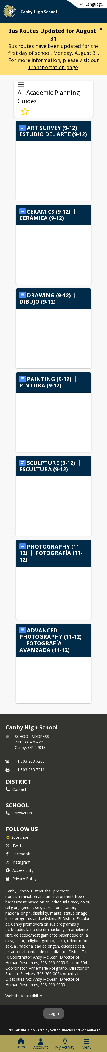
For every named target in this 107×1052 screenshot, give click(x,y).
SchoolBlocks (61, 1030)
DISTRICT (18, 781)
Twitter (18, 845)
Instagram (21, 862)
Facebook (21, 853)
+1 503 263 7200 (30, 761)
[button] (101, 29)
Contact (19, 789)
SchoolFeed (91, 1030)
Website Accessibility (23, 995)
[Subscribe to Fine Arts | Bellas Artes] (25, 112)
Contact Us (22, 813)
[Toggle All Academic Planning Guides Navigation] (21, 84)
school (17, 805)
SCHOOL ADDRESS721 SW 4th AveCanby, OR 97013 (32, 742)
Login (53, 1013)
